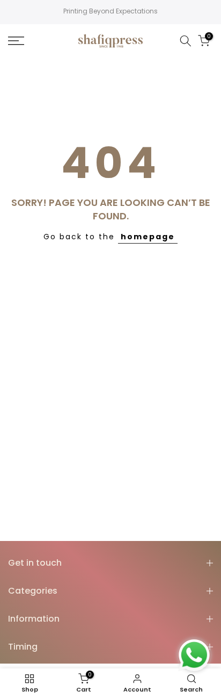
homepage (148, 236)
